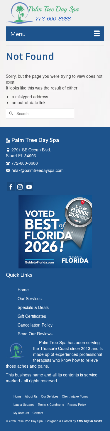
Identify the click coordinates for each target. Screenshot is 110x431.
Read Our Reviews (35, 334)
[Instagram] (20, 186)
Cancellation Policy (35, 325)
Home (23, 290)
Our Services (30, 298)
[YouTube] (29, 186)
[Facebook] (11, 186)
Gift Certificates (32, 316)
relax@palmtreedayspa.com (37, 170)
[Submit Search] (10, 113)
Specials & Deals (33, 307)
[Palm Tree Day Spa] (55, 13)
